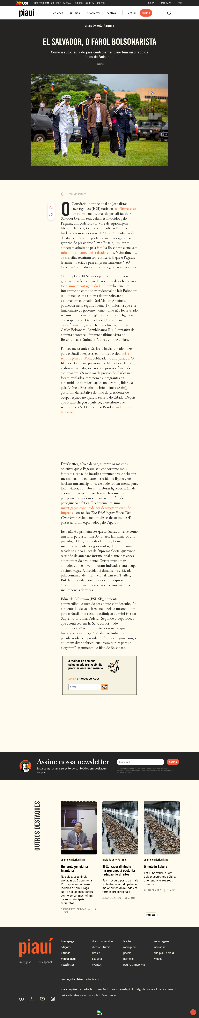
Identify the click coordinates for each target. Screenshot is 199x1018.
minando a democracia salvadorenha (87, 253)
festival (112, 13)
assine (173, 761)
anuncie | (95, 995)
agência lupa (92, 979)
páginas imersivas (134, 964)
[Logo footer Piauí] (37, 947)
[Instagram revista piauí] (53, 999)
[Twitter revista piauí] (32, 999)
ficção (127, 941)
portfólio (128, 958)
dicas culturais (101, 947)
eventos (97, 964)
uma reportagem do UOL (87, 286)
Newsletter (67, 964)
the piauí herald (164, 953)
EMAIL (181, 3)
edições (58, 13)
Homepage (67, 941)
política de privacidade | (75, 995)
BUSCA (151, 3)
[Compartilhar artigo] (51, 214)
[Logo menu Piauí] (27, 13)
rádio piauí (129, 947)
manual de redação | (122, 989)
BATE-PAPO (166, 3)
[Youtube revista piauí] (42, 999)
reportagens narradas (161, 944)
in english (25, 961)
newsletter (93, 13)
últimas (75, 13)
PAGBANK (67, 3)
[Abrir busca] (169, 13)
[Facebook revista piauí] (21, 999)
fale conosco (109, 995)
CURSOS (79, 3)
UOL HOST (56, 3)
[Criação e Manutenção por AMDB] (99, 1012)
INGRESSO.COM (41, 3)
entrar (132, 13)
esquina (97, 958)
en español (45, 961)
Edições (66, 947)
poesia (127, 953)
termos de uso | (168, 989)
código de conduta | (146, 989)
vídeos (158, 958)
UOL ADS (100, 3)
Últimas (65, 953)
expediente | (87, 989)
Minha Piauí (68, 958)
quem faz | (102, 989)
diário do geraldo (102, 941)
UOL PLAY (89, 3)
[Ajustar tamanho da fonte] (51, 207)
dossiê (96, 953)
